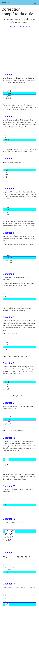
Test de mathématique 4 (19, 26)
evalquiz (5, 3)
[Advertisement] (19, 49)
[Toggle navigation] (34, 3)
